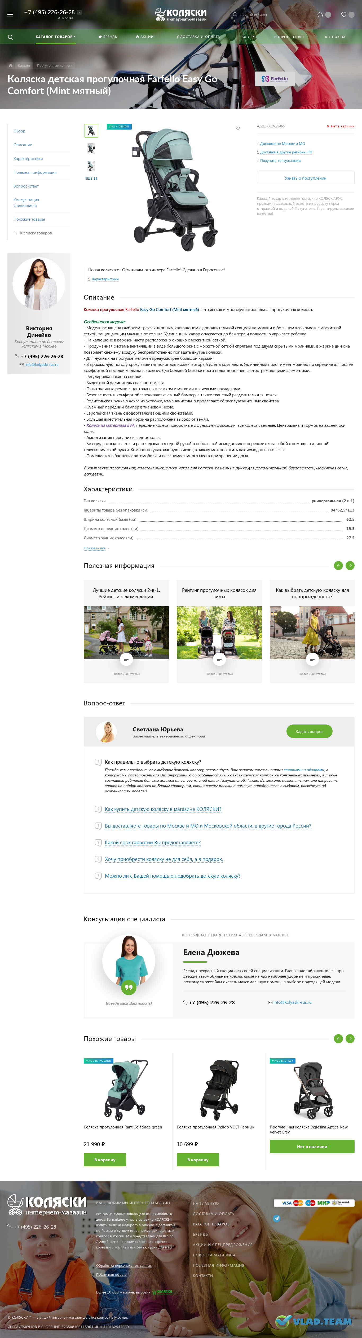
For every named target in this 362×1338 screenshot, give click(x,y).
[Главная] (10, 65)
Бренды (201, 1234)
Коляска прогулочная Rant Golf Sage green (123, 1127)
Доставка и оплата (213, 1213)
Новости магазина (214, 1254)
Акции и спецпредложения (223, 1244)
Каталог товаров (211, 1223)
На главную (206, 1203)
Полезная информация (218, 1265)
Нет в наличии (312, 1146)
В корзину (105, 1159)
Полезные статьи (126, 674)
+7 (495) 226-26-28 (41, 356)
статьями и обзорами (304, 770)
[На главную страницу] (180, 14)
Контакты (203, 1275)
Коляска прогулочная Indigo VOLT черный (216, 1127)
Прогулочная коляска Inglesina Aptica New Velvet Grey (309, 1129)
